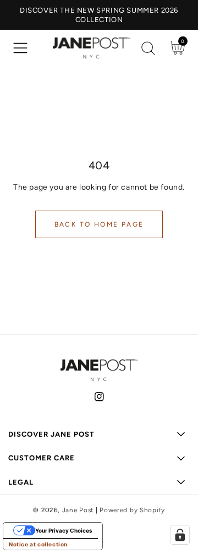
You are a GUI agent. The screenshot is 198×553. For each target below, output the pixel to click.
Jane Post (78, 510)
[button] (20, 48)
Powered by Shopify (132, 510)
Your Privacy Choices (63, 530)
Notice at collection (38, 544)
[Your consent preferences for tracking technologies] (179, 534)
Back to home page (99, 224)
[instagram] (99, 399)
